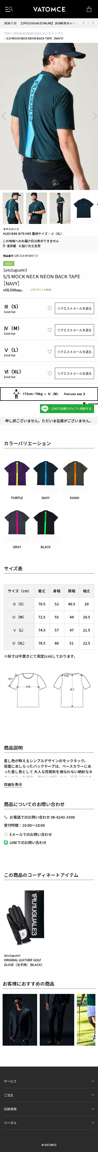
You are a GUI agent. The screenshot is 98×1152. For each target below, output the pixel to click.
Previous (83, 23)
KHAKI (74, 497)
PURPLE (17, 497)
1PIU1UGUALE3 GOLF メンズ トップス (38, 33)
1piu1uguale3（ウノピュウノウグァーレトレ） (49, 9)
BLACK (46, 547)
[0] (89, 9)
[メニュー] (9, 9)
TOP (7, 33)
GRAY (17, 547)
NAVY (46, 497)
